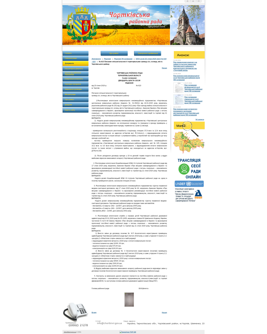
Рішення (107, 59)
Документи (96, 59)
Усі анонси (200, 120)
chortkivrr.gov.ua (70, 332)
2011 (79, 332)
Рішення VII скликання (123, 59)
